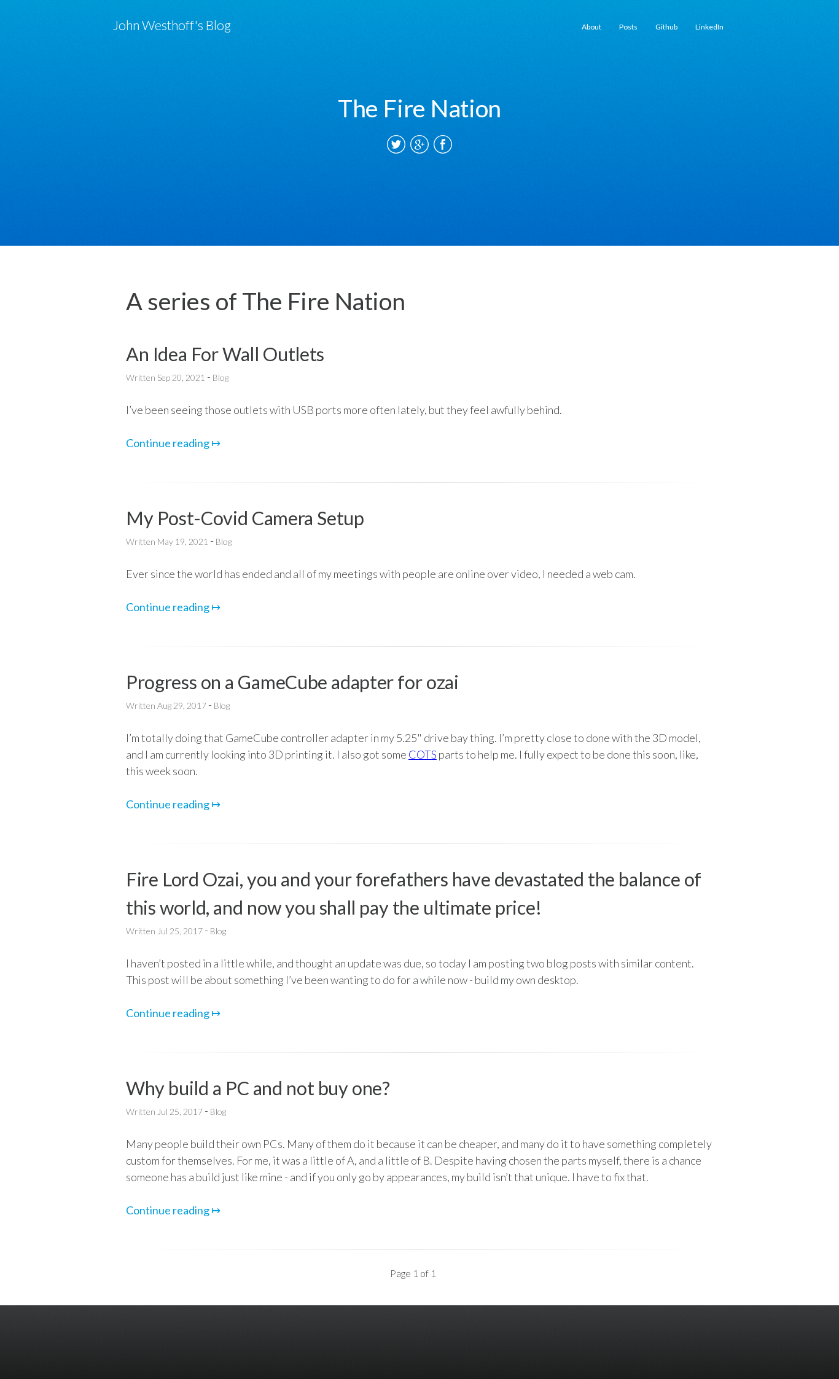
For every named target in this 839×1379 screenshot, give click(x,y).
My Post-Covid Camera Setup (245, 518)
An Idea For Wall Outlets (225, 354)
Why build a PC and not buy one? (258, 1088)
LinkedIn (709, 26)
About (591, 26)
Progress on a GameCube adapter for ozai (292, 682)
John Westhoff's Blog (171, 25)
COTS (422, 754)
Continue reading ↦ (173, 443)
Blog (220, 377)
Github (666, 26)
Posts (628, 26)
